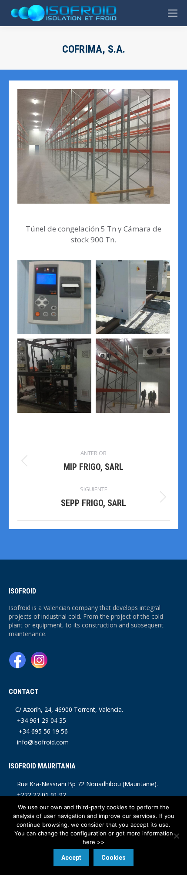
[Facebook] (18, 661)
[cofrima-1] (133, 297)
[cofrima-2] (54, 297)
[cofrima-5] (54, 376)
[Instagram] (39, 661)
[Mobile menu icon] (172, 13)
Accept (71, 857)
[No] (176, 835)
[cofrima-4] (133, 376)
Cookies (113, 857)
